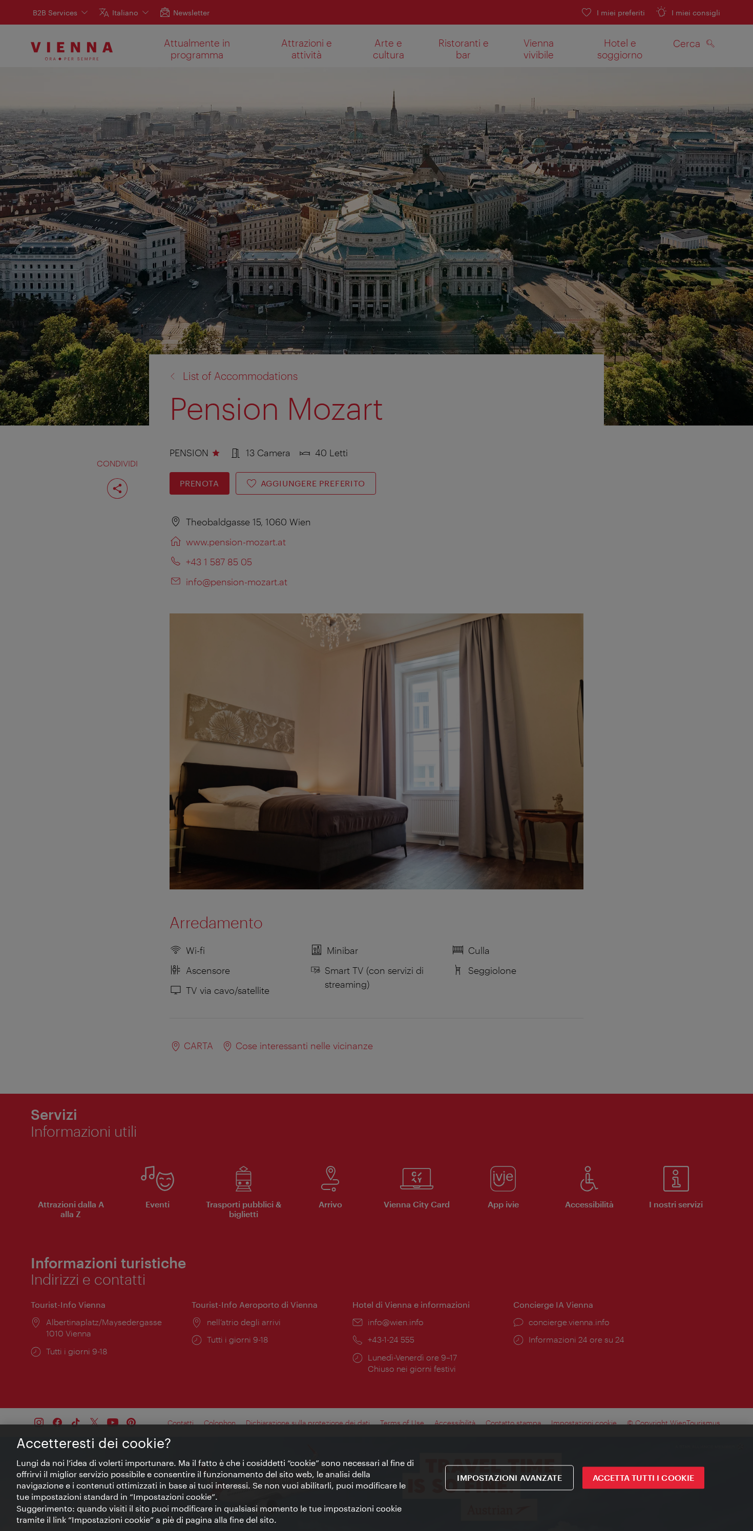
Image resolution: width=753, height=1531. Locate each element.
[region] (376, 1477)
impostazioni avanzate (509, 1478)
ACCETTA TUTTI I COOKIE (644, 1478)
